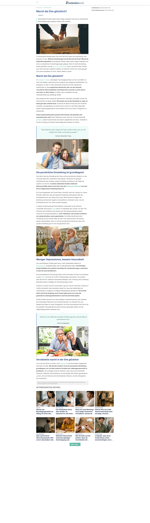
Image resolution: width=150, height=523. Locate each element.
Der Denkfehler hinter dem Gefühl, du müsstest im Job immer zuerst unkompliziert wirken (64, 412)
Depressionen (40, 266)
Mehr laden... (75, 444)
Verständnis (63, 363)
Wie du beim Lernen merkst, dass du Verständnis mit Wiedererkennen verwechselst (82, 438)
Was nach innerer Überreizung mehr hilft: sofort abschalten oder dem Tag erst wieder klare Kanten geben (45, 438)
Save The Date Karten (59, 66)
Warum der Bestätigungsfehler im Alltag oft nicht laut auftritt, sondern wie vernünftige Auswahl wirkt (44, 412)
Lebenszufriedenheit (73, 186)
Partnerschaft (47, 7)
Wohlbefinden (99, 407)
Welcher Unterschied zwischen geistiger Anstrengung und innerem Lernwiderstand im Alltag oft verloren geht (65, 438)
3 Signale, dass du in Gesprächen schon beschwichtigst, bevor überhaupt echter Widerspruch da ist (103, 438)
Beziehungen (39, 7)
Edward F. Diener (44, 80)
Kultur (38, 407)
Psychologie (59, 407)
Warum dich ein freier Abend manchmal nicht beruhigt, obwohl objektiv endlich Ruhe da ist (104, 412)
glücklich (39, 120)
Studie (54, 208)
